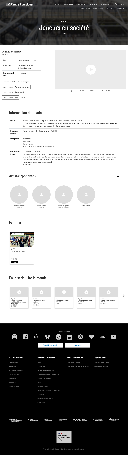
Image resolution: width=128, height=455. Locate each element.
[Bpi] (17, 421)
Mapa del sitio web (55, 449)
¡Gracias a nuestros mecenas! (101, 362)
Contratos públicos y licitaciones (46, 370)
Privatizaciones (41, 366)
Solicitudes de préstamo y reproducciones (48, 374)
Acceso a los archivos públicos (45, 398)
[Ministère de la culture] (64, 437)
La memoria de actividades (15, 370)
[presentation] (123, 295)
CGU (61, 449)
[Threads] (36, 337)
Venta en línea (98, 8)
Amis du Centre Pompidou (101, 366)
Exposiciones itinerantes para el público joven (49, 390)
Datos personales (68, 449)
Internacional (12, 382)
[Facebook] (25, 337)
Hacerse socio (12, 378)
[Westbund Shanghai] (99, 421)
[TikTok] (58, 337)
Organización (12, 366)
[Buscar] (116, 4)
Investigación (41, 394)
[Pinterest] (80, 337)
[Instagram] (14, 337)
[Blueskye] (47, 337)
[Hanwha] (114, 421)
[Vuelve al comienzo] (123, 450)
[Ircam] (34, 421)
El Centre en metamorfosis (64, 4)
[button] (64, 113)
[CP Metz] (50, 421)
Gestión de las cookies (79, 449)
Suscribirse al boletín (50, 345)
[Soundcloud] (102, 337)
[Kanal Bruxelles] (81, 421)
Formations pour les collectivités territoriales (77, 366)
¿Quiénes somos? (13, 362)
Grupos (39, 362)
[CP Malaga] (64, 421)
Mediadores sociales (43, 386)
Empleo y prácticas (13, 374)
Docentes (40, 382)
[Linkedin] (69, 337)
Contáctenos (78, 345)
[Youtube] (113, 337)
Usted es (119, 8)
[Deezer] (91, 337)
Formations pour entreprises (73, 362)
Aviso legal (46, 449)
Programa (79, 4)
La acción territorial (14, 386)
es (121, 4)
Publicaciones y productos (44, 378)
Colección (92, 4)
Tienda (110, 8)
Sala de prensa (41, 402)
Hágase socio (85, 8)
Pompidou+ (105, 4)
